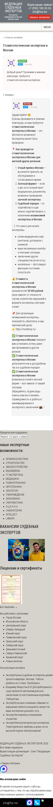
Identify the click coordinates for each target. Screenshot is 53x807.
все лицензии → (8, 606)
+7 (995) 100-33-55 (39, 8)
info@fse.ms (40, 12)
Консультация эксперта (12, 667)
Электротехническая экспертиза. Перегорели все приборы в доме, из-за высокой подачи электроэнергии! (28, 726)
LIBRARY (10, 518)
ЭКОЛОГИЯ (12, 490)
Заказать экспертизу (40, 17)
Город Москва (13, 617)
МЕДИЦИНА (12, 478)
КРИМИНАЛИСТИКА (17, 458)
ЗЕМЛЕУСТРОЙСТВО (17, 466)
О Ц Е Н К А (12, 506)
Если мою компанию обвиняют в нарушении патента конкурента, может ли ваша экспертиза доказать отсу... (27, 706)
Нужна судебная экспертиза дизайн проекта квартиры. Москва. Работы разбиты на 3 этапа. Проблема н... (29, 679)
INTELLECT (11, 514)
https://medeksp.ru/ (26, 329)
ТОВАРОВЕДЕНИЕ (15, 494)
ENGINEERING (13, 470)
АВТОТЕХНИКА (14, 486)
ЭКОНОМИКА (13, 498)
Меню (47, 27)
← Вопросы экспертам (12, 37)
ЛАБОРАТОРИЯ (14, 510)
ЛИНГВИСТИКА (14, 502)
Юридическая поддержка (13, 432)
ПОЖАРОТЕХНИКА (16, 482)
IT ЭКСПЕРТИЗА (14, 474)
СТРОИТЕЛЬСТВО (15, 462)
